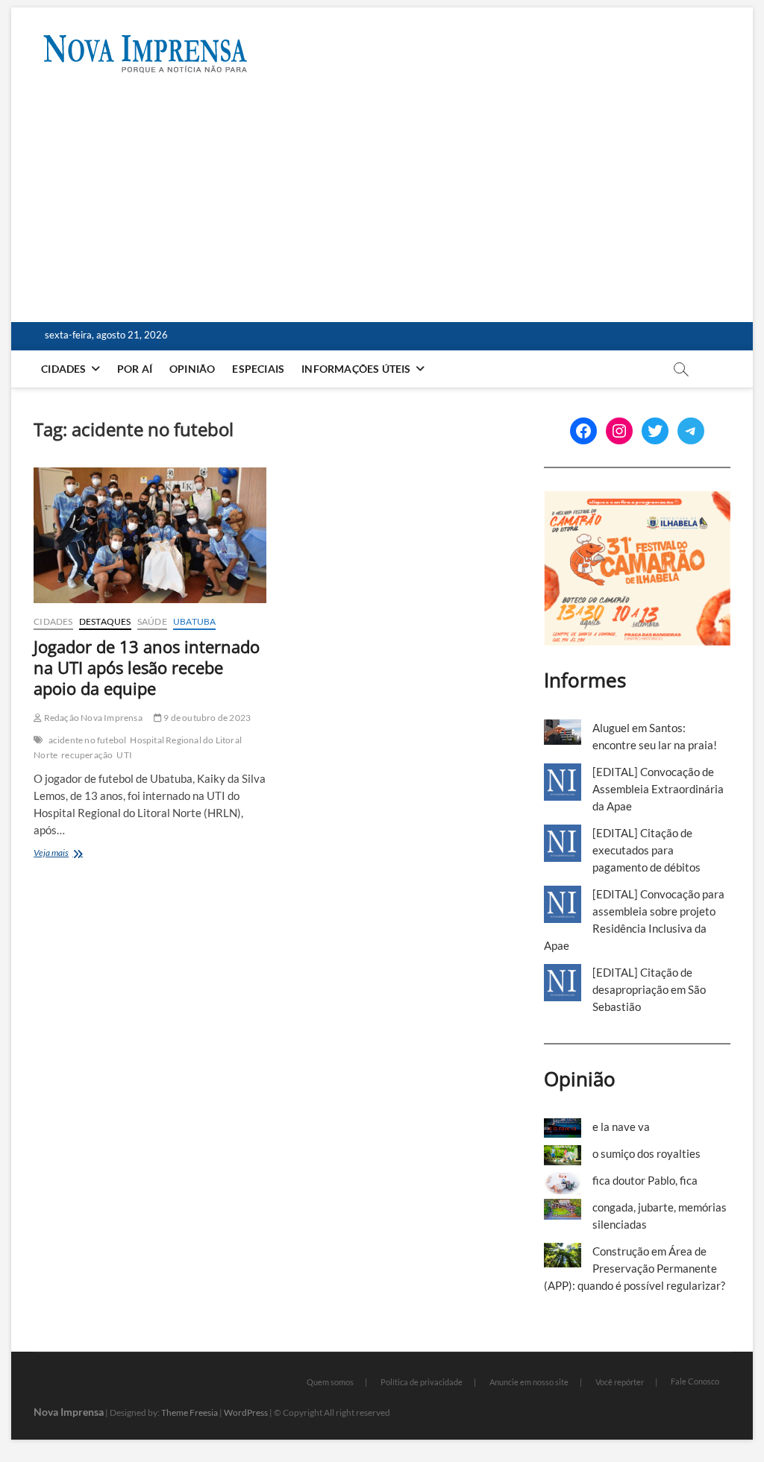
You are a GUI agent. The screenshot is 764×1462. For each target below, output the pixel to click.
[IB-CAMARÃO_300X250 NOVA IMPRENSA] (637, 498)
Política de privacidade (422, 1382)
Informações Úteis (355, 368)
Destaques (105, 621)
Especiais (258, 368)
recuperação (87, 754)
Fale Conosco (695, 1381)
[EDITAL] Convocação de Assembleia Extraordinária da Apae (658, 789)
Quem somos (330, 1382)
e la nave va (621, 1126)
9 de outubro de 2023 (206, 717)
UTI (124, 754)
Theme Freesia (189, 1412)
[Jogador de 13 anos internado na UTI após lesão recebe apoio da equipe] (150, 535)
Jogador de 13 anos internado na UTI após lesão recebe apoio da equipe (147, 667)
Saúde (152, 621)
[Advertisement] (381, 210)
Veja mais (68, 854)
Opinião (192, 368)
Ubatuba (194, 621)
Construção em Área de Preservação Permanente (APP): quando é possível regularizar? (634, 1268)
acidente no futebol (87, 740)
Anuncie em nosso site (529, 1382)
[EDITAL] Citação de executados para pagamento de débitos (646, 850)
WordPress (246, 1412)
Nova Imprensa (69, 1411)
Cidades (63, 368)
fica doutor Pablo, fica (645, 1180)
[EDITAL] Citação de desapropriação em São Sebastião (649, 989)
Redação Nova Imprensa (92, 717)
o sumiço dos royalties (646, 1153)
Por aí (134, 368)
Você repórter (619, 1382)
